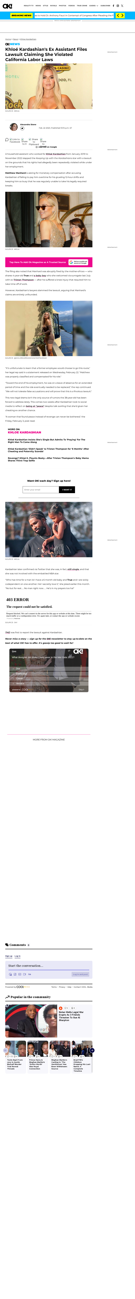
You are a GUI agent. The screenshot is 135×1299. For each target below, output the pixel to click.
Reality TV (28, 6)
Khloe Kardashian (28, 39)
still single (73, 569)
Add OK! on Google (47, 147)
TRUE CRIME (82, 6)
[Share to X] (24, 139)
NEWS (38, 6)
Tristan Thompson (24, 280)
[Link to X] (122, 5)
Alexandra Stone (28, 124)
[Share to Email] (43, 139)
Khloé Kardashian (56, 154)
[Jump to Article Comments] (6, 139)
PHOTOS (62, 6)
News (15, 39)
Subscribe (105, 6)
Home (8, 39)
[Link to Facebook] (113, 5)
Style (45, 6)
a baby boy (40, 275)
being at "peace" (35, 406)
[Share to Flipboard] (34, 139)
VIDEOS (71, 6)
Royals (53, 6)
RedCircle (17, 618)
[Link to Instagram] (118, 5)
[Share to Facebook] (15, 139)
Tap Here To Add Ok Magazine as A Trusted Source (37, 262)
